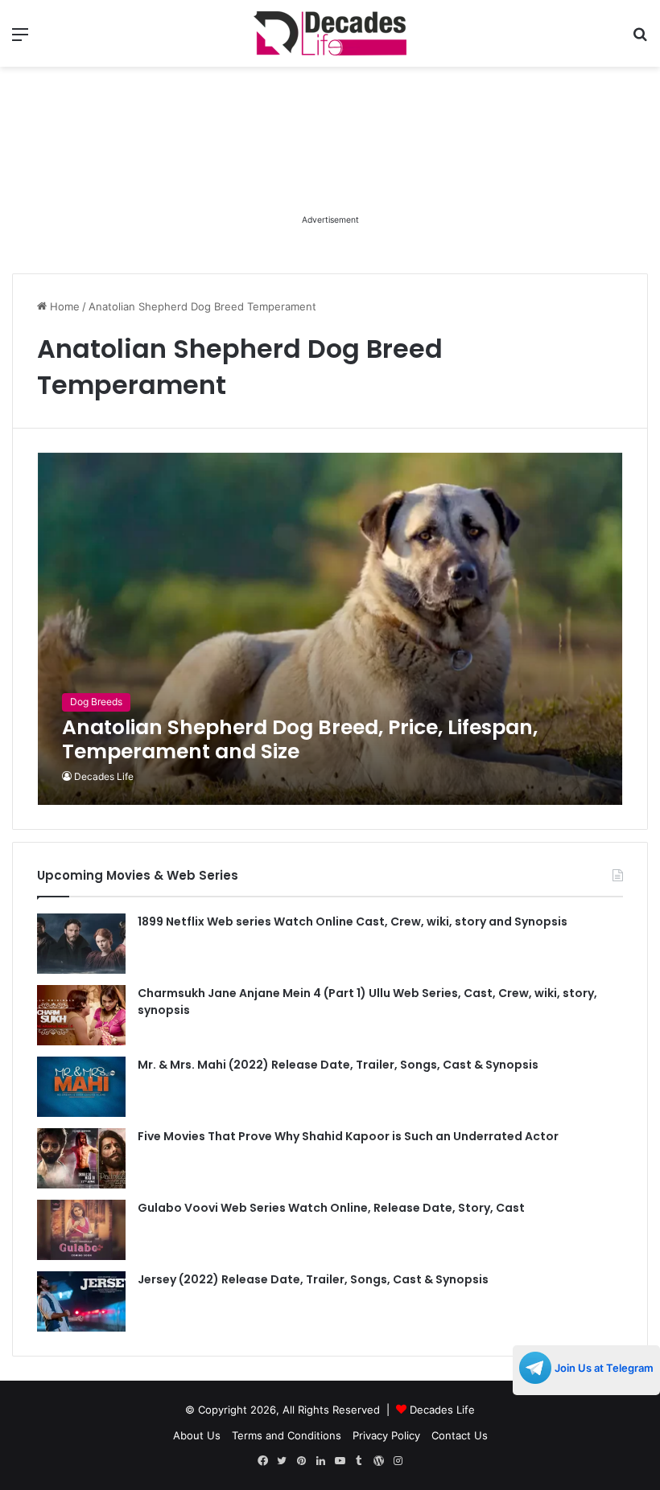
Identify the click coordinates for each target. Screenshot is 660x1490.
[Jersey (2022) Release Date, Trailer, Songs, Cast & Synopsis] (81, 1301)
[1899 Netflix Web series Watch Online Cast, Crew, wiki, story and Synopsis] (81, 943)
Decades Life (104, 776)
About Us (197, 1435)
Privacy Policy (386, 1435)
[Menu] (20, 40)
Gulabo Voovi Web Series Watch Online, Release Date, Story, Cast (331, 1208)
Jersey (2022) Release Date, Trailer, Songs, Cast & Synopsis (313, 1279)
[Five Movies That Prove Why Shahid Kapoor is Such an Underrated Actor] (81, 1158)
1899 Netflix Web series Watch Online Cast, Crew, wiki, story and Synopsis (352, 921)
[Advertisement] (330, 169)
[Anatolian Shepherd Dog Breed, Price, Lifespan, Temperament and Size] (330, 629)
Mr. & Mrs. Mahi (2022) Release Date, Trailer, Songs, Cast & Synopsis (338, 1065)
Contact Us (459, 1435)
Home (63, 306)
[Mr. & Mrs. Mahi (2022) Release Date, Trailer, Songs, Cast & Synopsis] (81, 1087)
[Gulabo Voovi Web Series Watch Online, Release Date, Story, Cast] (81, 1230)
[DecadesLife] (330, 33)
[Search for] (640, 40)
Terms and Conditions (286, 1435)
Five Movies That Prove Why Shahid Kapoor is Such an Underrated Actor (348, 1136)
